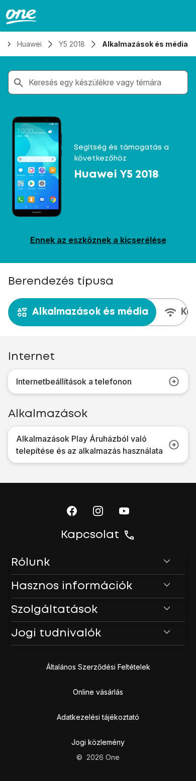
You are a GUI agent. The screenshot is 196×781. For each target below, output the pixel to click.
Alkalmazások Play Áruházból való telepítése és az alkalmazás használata (89, 445)
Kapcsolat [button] (90, 535)
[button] (72, 511)
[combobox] (106, 82)
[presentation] (98, 312)
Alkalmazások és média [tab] (90, 312)
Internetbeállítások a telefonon (74, 381)
